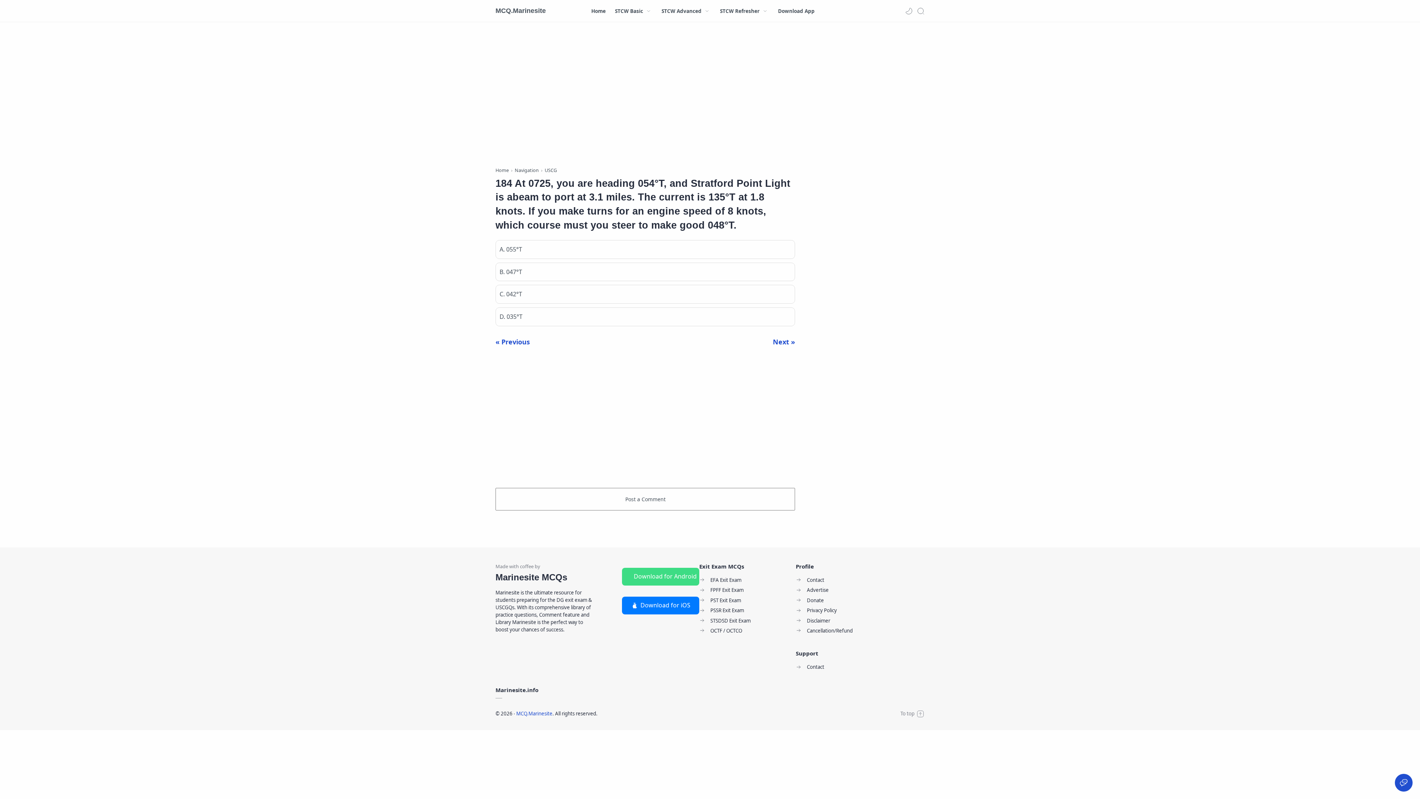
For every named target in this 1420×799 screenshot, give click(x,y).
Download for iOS (665, 605)
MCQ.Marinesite (521, 10)
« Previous (513, 341)
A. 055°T (511, 249)
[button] (909, 11)
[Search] (920, 11)
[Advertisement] (645, 96)
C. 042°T (511, 294)
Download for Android (665, 576)
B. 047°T (511, 272)
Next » (784, 341)
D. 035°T (511, 317)
